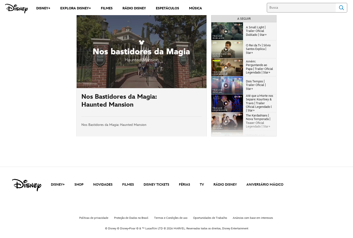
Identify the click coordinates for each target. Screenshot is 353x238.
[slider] (141, 75)
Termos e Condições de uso (170, 218)
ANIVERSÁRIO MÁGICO (264, 185)
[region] (142, 51)
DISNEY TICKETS (156, 185)
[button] (109, 81)
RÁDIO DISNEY (225, 185)
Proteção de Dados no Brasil (131, 218)
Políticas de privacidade (93, 218)
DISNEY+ (58, 185)
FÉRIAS (184, 185)
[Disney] (16, 8)
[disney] (26, 185)
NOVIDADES (103, 185)
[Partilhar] (187, 102)
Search (341, 7)
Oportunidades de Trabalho (210, 218)
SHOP (79, 185)
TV (202, 185)
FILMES (128, 185)
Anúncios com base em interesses (253, 218)
